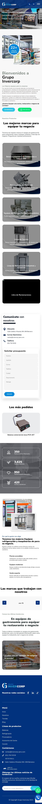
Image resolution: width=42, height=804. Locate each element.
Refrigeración (7, 734)
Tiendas (5, 719)
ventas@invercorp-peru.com (15, 337)
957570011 (9, 759)
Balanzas (5, 730)
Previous (4, 603)
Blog (3, 722)
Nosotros (5, 715)
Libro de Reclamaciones (12, 768)
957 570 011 (26, 109)
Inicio (4, 712)
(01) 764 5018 (11, 343)
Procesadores (7, 737)
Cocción (5, 744)
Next (38, 603)
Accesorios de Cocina (9, 740)
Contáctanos (19, 23)
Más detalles (7, 23)
